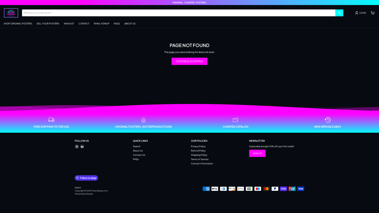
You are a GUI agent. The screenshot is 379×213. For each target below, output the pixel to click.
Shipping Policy (199, 154)
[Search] (339, 12)
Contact (84, 23)
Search (136, 146)
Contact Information (202, 163)
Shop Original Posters (18, 23)
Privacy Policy (198, 146)
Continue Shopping (189, 61)
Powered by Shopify (84, 194)
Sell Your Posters (48, 23)
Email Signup (101, 23)
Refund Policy (198, 150)
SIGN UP (257, 153)
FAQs (117, 23)
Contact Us (139, 154)
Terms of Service (199, 159)
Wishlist (69, 23)
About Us (130, 23)
